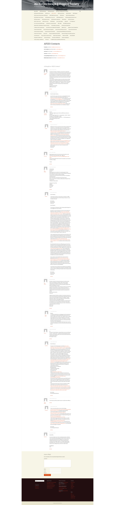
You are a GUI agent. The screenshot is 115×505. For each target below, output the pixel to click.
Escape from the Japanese (38, 33)
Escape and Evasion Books (38, 29)
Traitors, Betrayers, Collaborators (39, 39)
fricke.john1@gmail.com (61, 55)
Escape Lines (45, 33)
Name (45, 469)
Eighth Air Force (64, 27)
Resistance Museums (47, 37)
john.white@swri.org (55, 53)
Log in (71, 493)
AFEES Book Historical (51, 11)
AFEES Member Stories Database (38, 17)
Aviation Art (66, 21)
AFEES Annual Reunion (43, 11)
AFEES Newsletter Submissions (55, 19)
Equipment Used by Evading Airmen (73, 27)
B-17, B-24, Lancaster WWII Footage (39, 23)
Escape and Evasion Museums (51, 485)
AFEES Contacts (54, 13)
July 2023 (72, 483)
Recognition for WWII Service (38, 37)
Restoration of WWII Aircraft (56, 37)
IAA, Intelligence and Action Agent (51, 482)
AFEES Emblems (75, 13)
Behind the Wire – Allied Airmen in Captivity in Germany (41, 25)
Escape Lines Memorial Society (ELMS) (54, 33)
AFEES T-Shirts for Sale (37, 21)
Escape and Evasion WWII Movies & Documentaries (64, 31)
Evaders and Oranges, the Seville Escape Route (68, 33)
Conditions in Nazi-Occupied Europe (39, 27)
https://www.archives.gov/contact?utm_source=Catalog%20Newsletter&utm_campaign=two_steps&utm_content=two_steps (60, 228)
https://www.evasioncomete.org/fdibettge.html (57, 423)
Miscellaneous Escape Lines (50, 486)
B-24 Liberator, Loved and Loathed (51, 23)
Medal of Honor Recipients (57, 35)
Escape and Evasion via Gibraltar (38, 31)
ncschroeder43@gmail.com (57, 51)
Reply (52, 106)
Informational (37, 486)
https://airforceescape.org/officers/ (55, 98)
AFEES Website (52, 21)
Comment (46, 458)
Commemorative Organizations (65, 25)
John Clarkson (61, 488)
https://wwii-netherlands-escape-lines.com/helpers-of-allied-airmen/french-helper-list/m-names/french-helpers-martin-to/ (60, 347)
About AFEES (36, 11)
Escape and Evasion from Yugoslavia (48, 29)
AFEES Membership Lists (60, 17)
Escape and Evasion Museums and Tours (61, 29)
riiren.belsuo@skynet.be (59, 99)
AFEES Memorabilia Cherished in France (70, 17)
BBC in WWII (59, 23)
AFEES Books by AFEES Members (38, 13)
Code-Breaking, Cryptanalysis (55, 25)
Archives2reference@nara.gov (57, 371)
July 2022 (72, 485)
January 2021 (72, 486)
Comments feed (73, 496)
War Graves (47, 39)
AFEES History (62, 15)
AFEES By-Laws (47, 13)
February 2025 (73, 482)
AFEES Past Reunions (71, 19)
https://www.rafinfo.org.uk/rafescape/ (56, 248)
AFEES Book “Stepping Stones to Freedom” (62, 11)
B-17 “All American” (72, 21)
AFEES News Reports (37, 19)
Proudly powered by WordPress (57, 503)
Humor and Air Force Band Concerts (46, 35)
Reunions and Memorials (65, 37)
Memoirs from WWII (65, 35)
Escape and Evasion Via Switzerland (50, 31)
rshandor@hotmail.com (61, 57)
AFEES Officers (64, 19)
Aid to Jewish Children (60, 21)
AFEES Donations (68, 13)
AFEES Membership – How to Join (50, 17)
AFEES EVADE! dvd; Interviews (54, 15)
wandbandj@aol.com (59, 49)
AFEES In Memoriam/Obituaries (70, 15)
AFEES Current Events (61, 13)
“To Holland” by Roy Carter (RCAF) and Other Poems (58, 39)
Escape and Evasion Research (73, 29)
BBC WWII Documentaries (67, 23)
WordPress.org (73, 497)
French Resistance (36, 35)
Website (45, 472)
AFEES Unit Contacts (45, 21)
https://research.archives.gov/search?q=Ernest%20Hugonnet (59, 140)
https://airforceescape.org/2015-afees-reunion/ (57, 103)
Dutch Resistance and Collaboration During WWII (53, 27)
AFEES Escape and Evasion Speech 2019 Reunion (41, 15)
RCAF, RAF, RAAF (72, 35)
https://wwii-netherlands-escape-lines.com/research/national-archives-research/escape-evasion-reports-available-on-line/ (60, 142)
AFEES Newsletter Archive (45, 19)
